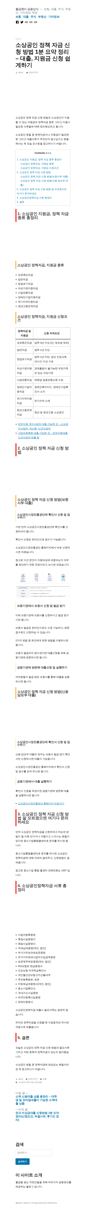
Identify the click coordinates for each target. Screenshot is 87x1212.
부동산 (42, 16)
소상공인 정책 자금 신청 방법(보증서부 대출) (44, 176)
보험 (18, 16)
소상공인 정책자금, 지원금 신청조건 (39, 168)
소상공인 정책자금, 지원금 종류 (37, 163)
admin (20, 72)
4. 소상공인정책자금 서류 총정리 (34, 197)
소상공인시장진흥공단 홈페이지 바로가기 (41, 803)
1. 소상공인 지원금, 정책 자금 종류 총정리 (39, 159)
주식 (33, 16)
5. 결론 (20, 202)
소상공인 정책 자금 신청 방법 (30, 1082)
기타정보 (53, 16)
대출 (26, 16)
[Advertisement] (43, 96)
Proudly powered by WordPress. (44, 1203)
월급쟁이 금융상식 (27, 9)
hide (48, 153)
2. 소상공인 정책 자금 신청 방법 (34, 172)
